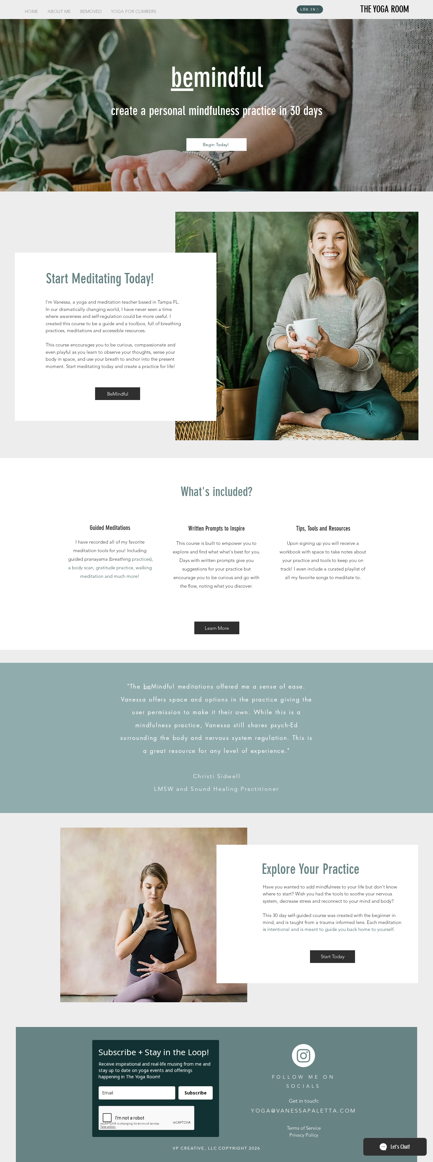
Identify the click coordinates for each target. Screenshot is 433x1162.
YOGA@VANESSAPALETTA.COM (303, 1110)
